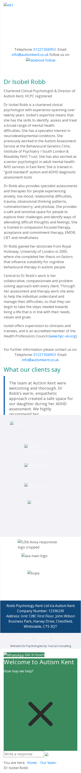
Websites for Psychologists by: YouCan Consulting (40, 646)
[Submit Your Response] (46, 754)
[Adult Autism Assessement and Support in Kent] (40, 23)
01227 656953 (44, 49)
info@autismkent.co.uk (30, 54)
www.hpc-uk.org (62, 336)
